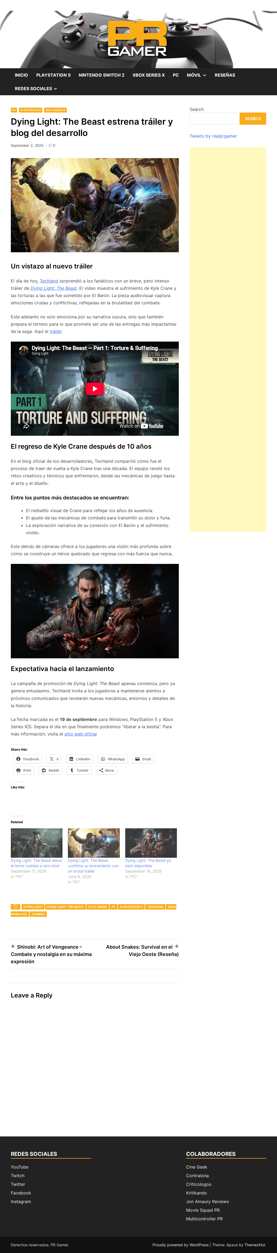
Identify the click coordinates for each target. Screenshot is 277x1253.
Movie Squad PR (203, 1210)
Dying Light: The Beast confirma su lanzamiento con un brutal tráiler (93, 865)
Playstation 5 (53, 75)
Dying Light (33, 907)
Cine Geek (196, 1167)
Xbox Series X (149, 75)
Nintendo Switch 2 (101, 75)
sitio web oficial (80, 734)
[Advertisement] (228, 339)
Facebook (21, 1193)
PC (176, 75)
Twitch (17, 1175)
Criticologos (198, 1184)
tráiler (55, 331)
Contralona (197, 1175)
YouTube (19, 1167)
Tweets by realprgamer (213, 136)
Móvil (199, 77)
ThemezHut (255, 1244)
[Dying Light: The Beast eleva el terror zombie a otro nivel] (36, 843)
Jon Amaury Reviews (207, 1201)
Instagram (21, 1201)
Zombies (38, 914)
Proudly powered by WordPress (181, 1244)
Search (197, 109)
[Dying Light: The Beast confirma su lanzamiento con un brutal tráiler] (94, 843)
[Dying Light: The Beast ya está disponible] (151, 843)
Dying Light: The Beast (54, 288)
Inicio (21, 75)
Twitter (18, 1184)
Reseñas (225, 75)
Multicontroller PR (204, 1218)
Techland (49, 281)
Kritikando (196, 1193)
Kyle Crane (97, 907)
